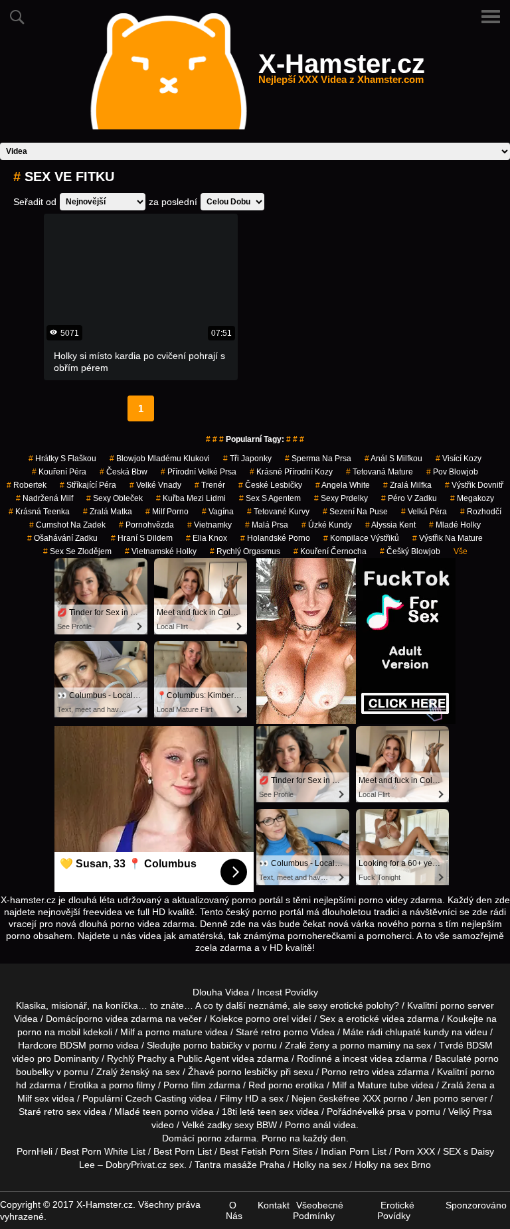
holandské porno (275, 538)
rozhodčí (480, 511)
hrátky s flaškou (62, 458)
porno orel (267, 1018)
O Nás (234, 1210)
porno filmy (132, 1085)
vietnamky (209, 525)
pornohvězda (146, 525)
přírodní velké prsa (198, 471)
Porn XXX (414, 1151)
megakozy (472, 498)
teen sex (276, 1111)
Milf (24, 1098)
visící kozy (458, 458)
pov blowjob (452, 471)
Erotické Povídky (395, 1210)
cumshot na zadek (67, 525)
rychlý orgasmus (245, 551)
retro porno (284, 1032)
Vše (461, 551)
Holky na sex (320, 1164)
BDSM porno (87, 1045)
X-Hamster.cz (341, 71)
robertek (26, 485)
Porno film (184, 1085)
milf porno (167, 511)
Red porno (270, 1085)
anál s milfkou (393, 458)
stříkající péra (88, 485)
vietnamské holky (161, 551)
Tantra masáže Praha (240, 1164)
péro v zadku (409, 498)
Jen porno (437, 1098)
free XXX (362, 1098)
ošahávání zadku (62, 538)
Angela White (342, 485)
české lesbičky (270, 485)
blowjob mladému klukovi (160, 458)
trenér (210, 485)
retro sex (62, 1111)
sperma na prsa (318, 458)
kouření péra (59, 471)
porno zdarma (226, 1138)
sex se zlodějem (77, 551)
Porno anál (308, 1125)
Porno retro (345, 1071)
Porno (274, 1138)
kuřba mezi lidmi (191, 498)
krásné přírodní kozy (291, 471)
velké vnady (155, 485)
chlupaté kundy (417, 1032)
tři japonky (247, 458)
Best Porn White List (102, 1151)
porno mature (174, 1032)
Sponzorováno (476, 1205)
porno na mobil (48, 1032)
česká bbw (123, 471)
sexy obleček (114, 498)
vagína (218, 511)
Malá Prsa (266, 525)
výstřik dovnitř (474, 485)
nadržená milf (44, 498)
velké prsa (384, 1111)
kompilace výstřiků (361, 538)
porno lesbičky (247, 1071)
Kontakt (274, 1205)
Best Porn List (182, 1151)
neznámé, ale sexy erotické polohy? (323, 1005)
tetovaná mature (379, 471)
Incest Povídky (287, 992)
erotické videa (375, 1018)
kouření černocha (330, 551)
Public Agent (203, 1058)
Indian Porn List (353, 1151)
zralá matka (107, 511)
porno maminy (370, 1045)
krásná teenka (39, 511)
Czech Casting (156, 1098)
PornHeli (34, 1151)
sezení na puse (355, 511)
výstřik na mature (447, 538)
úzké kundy (326, 525)
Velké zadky (207, 1125)
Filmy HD (239, 1098)
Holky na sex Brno (393, 1164)
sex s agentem (270, 498)
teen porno (166, 1111)
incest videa (367, 1058)
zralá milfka (407, 485)
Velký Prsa (470, 1111)
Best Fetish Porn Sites (266, 1151)
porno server (467, 1005)
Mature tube (382, 1085)
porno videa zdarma (120, 1018)
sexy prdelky (341, 498)
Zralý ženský (122, 1071)
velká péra (424, 511)
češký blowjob (410, 551)
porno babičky (212, 1045)
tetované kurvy (278, 511)
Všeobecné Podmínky (318, 1210)
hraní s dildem (142, 538)
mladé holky (455, 525)
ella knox (206, 538)
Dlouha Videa (221, 992)
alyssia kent (390, 525)
